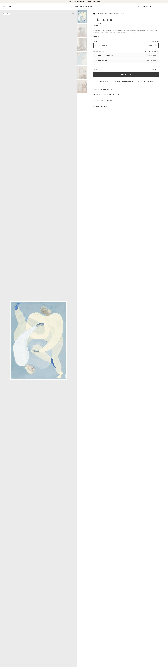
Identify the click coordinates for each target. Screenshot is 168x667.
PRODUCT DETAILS (100, 106)
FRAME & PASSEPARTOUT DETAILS (106, 95)
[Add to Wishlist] (73, 14)
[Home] (94, 14)
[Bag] (164, 7)
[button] (5, 6)
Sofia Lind (108, 13)
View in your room (101, 89)
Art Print (100, 13)
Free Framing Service (152, 51)
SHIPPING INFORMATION (102, 100)
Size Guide (155, 41)
